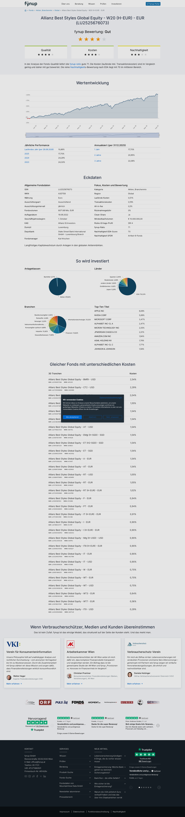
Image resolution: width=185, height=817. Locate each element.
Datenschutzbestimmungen (111, 398)
